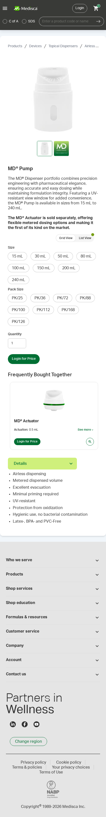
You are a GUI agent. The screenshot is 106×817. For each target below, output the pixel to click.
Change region (28, 741)
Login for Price (24, 359)
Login (79, 8)
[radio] (5, 21)
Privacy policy (33, 762)
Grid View (65, 238)
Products (15, 46)
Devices (35, 46)
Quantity (15, 334)
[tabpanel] (53, 499)
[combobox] (66, 21)
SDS (31, 21)
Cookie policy (68, 762)
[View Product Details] (90, 442)
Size (11, 247)
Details (20, 464)
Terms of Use (51, 772)
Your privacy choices (71, 767)
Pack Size (15, 289)
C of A (13, 21)
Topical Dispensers (63, 46)
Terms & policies (27, 767)
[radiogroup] (19, 21)
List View (85, 238)
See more (86, 430)
